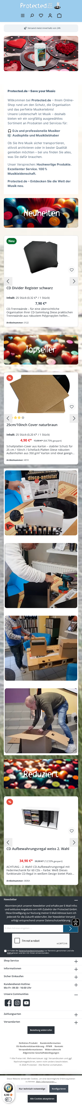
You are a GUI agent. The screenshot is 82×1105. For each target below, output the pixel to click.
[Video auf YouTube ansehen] (41, 720)
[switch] (8, 1099)
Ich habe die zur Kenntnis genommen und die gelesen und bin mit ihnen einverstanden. (40, 951)
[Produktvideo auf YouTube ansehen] (41, 648)
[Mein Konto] (50, 15)
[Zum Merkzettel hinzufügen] (72, 270)
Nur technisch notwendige (32, 1088)
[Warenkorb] (59, 15)
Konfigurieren (59, 1088)
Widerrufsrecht (53, 1049)
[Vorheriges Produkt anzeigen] (8, 281)
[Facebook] (8, 1003)
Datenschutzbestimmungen (31, 950)
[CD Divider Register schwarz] (41, 257)
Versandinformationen (31, 1049)
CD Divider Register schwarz (29, 288)
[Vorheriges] (7, 53)
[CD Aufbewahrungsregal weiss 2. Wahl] (41, 818)
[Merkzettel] (41, 15)
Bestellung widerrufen (41, 1030)
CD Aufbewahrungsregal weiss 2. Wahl (37, 849)
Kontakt (59, 1046)
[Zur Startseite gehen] (41, 5)
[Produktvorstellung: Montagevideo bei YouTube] (41, 575)
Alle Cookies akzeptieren (42, 1098)
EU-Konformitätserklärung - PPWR (34, 1046)
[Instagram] (17, 1003)
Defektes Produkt (28, 1043)
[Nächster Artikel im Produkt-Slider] (75, 53)
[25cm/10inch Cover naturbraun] (41, 394)
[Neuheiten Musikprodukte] (41, 213)
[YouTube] (26, 1003)
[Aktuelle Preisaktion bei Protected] (41, 774)
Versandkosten (56, 1058)
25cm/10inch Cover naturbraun (31, 425)
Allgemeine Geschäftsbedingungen (41, 1052)
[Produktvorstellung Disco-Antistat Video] (41, 502)
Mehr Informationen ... (46, 1081)
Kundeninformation (50, 1043)
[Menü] (22, 15)
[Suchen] (31, 15)
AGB (9, 953)
